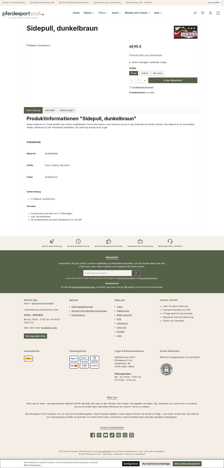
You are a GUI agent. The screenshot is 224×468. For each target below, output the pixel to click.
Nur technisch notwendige (156, 463)
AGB (125, 287)
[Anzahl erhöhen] (144, 80)
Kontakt (120, 331)
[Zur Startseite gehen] (23, 14)
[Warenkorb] (218, 13)
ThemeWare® (139, 454)
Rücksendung (78, 315)
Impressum (122, 323)
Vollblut (144, 73)
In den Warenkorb (173, 80)
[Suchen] (195, 13)
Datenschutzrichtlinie (126, 278)
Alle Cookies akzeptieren (187, 463)
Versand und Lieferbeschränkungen (89, 311)
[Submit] (136, 273)
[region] (75, 72)
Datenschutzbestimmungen (83, 287)
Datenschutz (123, 311)
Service (73, 300)
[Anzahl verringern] (132, 80)
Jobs (119, 335)
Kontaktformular (49, 327)
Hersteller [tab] (50, 110)
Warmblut (158, 73)
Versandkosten (104, 451)
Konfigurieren (131, 463)
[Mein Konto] (210, 13)
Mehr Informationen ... (33, 465)
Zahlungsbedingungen (82, 306)
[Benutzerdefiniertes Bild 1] (28, 358)
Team (119, 306)
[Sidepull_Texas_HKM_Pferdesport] (75, 72)
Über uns (120, 300)
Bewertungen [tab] (66, 110)
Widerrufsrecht (124, 315)
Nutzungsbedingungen (148, 278)
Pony (133, 73)
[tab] (33, 110)
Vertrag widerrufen (35, 336)
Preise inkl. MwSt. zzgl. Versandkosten (145, 55)
